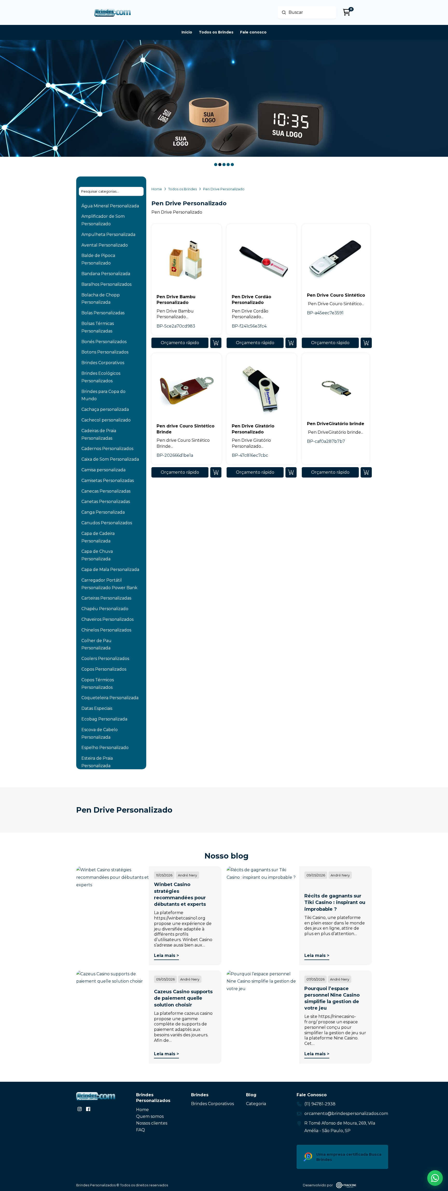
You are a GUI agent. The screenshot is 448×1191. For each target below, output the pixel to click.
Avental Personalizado (104, 245)
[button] (179, 343)
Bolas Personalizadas (102, 312)
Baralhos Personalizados (106, 284)
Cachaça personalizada (105, 409)
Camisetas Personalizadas (107, 480)
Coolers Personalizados (105, 658)
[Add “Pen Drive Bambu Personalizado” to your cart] (215, 343)
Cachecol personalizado (106, 420)
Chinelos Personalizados (106, 630)
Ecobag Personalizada (104, 719)
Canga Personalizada (103, 512)
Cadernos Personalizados (107, 448)
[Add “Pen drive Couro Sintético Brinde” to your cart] (215, 472)
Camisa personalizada (103, 469)
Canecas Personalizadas (105, 491)
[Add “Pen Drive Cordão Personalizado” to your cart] (291, 343)
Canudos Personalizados (106, 522)
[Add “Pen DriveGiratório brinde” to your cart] (366, 472)
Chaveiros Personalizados (107, 619)
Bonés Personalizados (104, 341)
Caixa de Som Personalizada (110, 459)
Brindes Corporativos (102, 362)
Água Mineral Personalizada (110, 205)
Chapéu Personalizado (104, 608)
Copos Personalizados (103, 669)
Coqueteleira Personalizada (109, 697)
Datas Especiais (96, 708)
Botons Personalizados (104, 352)
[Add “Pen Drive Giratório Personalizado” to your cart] (291, 472)
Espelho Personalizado (105, 747)
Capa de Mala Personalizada (110, 569)
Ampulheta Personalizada (108, 234)
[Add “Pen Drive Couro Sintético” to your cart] (366, 343)
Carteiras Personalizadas (106, 598)
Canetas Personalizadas (105, 501)
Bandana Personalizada (105, 273)
